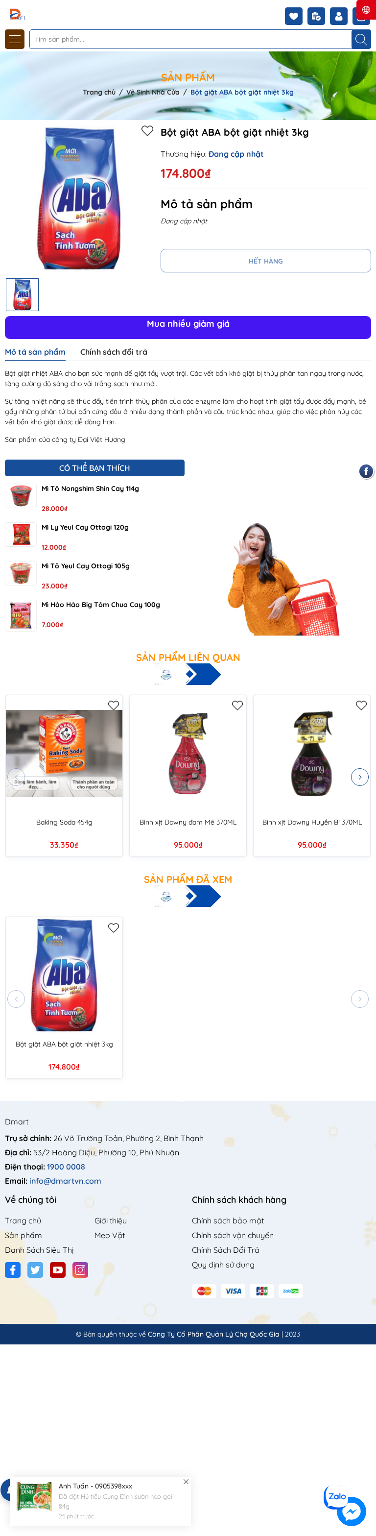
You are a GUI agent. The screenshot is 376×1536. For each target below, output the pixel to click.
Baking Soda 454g (64, 822)
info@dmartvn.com (65, 1181)
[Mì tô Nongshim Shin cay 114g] (21, 496)
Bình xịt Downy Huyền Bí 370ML (312, 822)
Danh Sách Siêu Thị (39, 1250)
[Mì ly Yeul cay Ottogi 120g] (21, 534)
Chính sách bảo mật (228, 1220)
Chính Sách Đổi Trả (225, 1250)
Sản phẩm (23, 1235)
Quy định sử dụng (223, 1264)
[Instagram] (80, 1270)
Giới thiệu (110, 1220)
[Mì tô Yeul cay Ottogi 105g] (21, 573)
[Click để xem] (79, 199)
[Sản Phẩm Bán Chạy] (282, 549)
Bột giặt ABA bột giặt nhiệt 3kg (64, 1044)
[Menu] (14, 39)
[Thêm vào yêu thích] (147, 130)
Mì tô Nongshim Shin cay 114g (90, 488)
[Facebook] (13, 1270)
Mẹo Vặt (109, 1235)
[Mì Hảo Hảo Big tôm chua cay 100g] (21, 616)
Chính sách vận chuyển (233, 1235)
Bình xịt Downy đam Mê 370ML (188, 822)
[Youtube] (58, 1270)
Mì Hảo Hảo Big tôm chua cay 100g (101, 604)
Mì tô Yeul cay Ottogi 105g (86, 565)
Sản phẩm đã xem (188, 879)
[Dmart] (35, 13)
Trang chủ (23, 1220)
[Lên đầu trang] (365, 1478)
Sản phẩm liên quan (188, 657)
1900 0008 (66, 1166)
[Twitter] (35, 1270)
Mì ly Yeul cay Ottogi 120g (85, 527)
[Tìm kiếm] (361, 39)
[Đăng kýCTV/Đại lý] (318, 16)
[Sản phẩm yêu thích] (296, 16)
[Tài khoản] (341, 16)
